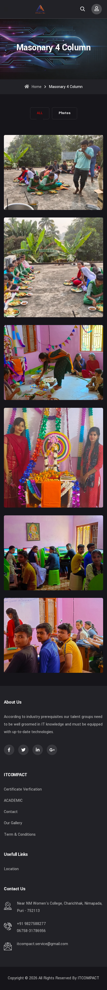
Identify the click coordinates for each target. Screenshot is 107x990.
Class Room (15, 654)
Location (11, 869)
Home (36, 87)
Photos (64, 113)
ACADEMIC (13, 800)
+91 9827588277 (31, 924)
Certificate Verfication (23, 789)
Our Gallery (13, 823)
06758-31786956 (31, 931)
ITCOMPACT (88, 978)
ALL (40, 113)
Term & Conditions (20, 834)
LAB (7, 572)
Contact (11, 812)
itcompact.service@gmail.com (42, 944)
